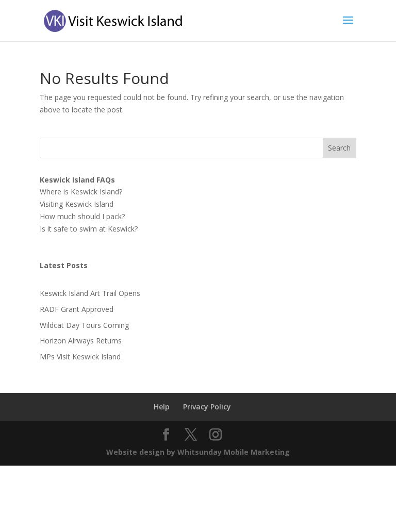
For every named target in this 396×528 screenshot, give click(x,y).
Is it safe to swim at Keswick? (89, 229)
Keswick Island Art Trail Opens (90, 293)
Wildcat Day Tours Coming (84, 325)
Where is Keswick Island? (81, 191)
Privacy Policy (207, 406)
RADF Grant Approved (76, 309)
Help (162, 406)
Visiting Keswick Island (76, 204)
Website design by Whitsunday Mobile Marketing (198, 452)
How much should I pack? (82, 216)
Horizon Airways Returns (81, 340)
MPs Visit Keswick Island (80, 356)
